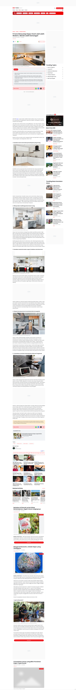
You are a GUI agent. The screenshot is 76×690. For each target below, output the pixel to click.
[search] (55, 8)
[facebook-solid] (38, 88)
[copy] (43, 88)
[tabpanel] (29, 78)
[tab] (16, 69)
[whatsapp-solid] (36, 88)
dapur (17, 118)
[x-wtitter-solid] (41, 88)
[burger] (62, 10)
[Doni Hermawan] (14, 448)
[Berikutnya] (45, 494)
